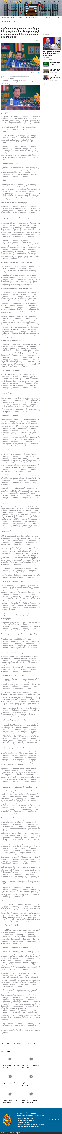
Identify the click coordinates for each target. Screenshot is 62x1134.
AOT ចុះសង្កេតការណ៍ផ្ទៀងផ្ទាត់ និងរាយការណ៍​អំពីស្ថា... (55, 70)
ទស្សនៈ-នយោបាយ (29, 17)
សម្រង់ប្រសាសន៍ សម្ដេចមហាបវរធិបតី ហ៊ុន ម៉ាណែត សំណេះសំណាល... (9, 1084)
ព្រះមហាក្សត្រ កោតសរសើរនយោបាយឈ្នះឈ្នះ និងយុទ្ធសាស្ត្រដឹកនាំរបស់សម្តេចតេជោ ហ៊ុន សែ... (51, 53)
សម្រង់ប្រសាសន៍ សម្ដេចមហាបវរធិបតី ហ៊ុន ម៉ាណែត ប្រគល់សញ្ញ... (30, 1101)
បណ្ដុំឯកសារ (38, 17)
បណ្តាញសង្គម (5, 21)
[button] (59, 18)
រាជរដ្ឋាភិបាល (10, 17)
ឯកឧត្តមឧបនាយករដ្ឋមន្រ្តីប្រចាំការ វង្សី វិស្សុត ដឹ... (55, 63)
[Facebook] (49, 1119)
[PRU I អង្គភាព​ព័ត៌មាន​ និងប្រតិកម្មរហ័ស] (31, 8)
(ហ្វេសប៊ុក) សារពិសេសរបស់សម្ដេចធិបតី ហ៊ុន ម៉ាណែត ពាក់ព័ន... (30, 1066)
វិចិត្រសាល (46, 17)
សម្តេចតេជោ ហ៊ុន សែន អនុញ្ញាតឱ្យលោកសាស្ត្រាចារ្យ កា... (55, 77)
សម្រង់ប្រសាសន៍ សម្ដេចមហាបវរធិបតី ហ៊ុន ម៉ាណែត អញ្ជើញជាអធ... (9, 1101)
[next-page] (46, 84)
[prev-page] (44, 84)
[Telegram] (52, 1119)
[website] (58, 1119)
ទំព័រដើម (4, 17)
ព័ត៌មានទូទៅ (19, 17)
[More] (34, 1043)
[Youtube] (55, 1119)
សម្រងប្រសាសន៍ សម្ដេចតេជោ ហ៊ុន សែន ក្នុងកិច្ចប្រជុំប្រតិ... (31, 1084)
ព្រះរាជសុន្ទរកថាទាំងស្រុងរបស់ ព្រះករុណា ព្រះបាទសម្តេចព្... (10, 1066)
